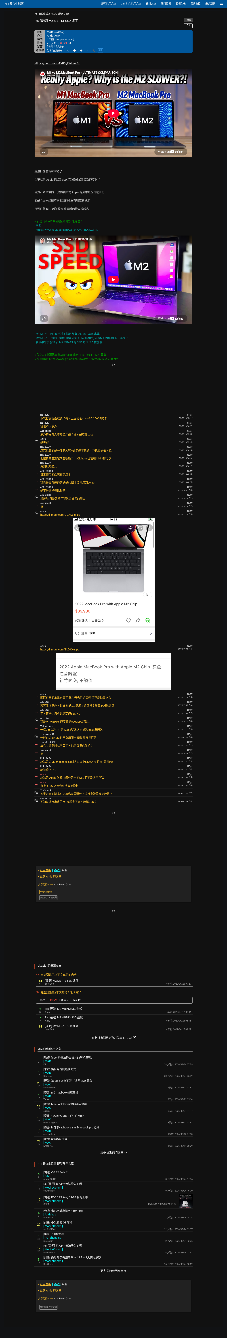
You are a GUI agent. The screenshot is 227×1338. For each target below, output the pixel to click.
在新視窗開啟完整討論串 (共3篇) (114, 1037)
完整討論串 (48, 992)
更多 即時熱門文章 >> (113, 1270)
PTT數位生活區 (42, 13)
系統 (52, 870)
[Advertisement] (113, 388)
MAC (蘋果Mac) (60, 13)
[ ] (47, 1061)
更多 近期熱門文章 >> (113, 1152)
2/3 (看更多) (54, 50)
